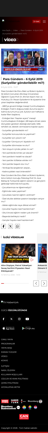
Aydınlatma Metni (10, 387)
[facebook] (3, 319)
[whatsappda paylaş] (17, 226)
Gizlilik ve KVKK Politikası (14, 379)
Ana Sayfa (6, 30)
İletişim (5, 366)
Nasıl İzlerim (8, 370)
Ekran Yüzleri (9, 352)
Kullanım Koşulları (11, 374)
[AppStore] (8, 328)
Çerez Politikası (9, 383)
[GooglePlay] (28, 328)
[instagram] (19, 319)
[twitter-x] (11, 319)
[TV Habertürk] (11, 21)
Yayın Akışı (6, 348)
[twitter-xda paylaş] (10, 226)
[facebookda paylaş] (3, 226)
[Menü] (44, 21)
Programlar (8, 344)
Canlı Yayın (7, 339)
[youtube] (27, 319)
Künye (4, 360)
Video (15, 30)
